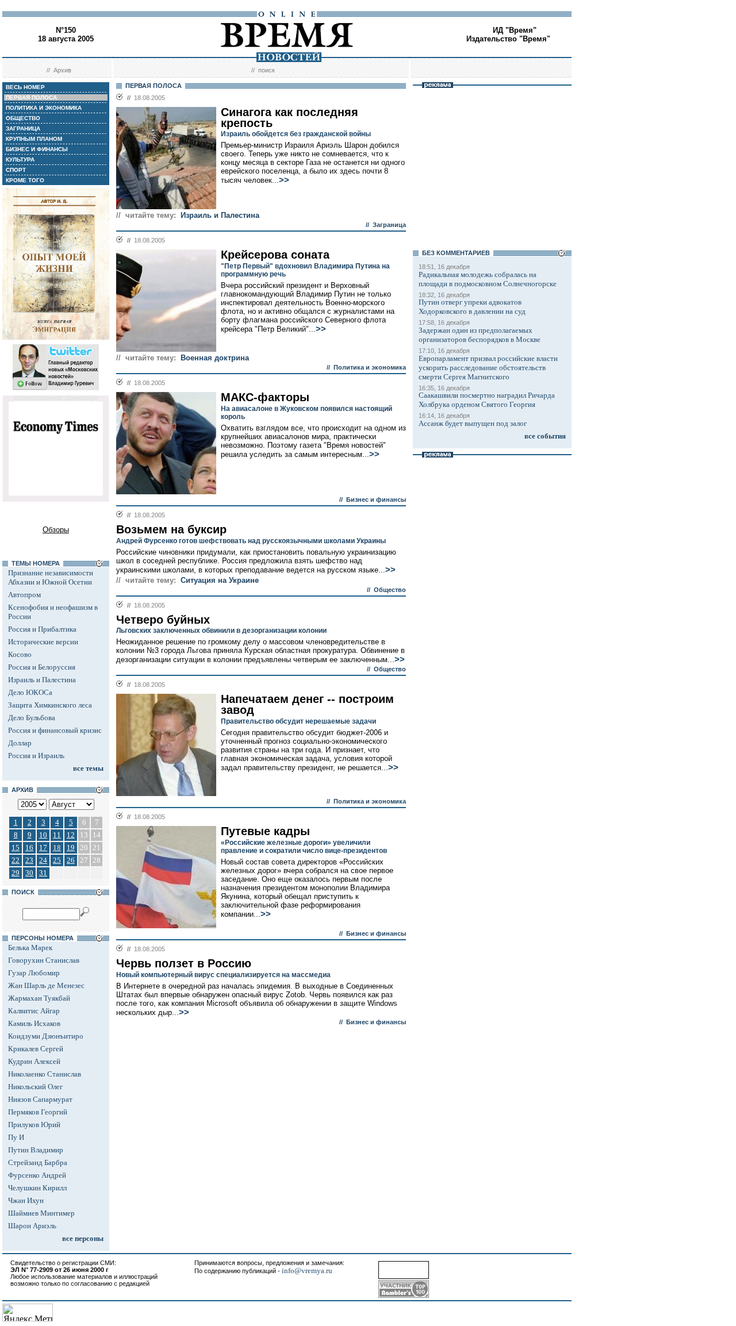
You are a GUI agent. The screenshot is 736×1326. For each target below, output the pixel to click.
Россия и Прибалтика (42, 629)
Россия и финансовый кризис (55, 730)
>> (284, 180)
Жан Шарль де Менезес (46, 985)
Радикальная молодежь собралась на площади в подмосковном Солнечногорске (488, 279)
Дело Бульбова (31, 717)
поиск (266, 70)
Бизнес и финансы (376, 499)
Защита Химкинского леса (50, 705)
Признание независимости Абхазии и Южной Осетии (50, 577)
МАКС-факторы (265, 397)
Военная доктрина (215, 357)
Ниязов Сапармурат (40, 1099)
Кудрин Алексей (34, 1061)
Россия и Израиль (36, 755)
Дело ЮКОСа (30, 692)
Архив (62, 70)
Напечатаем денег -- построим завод (307, 704)
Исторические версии (43, 641)
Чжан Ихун (26, 1200)
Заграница (389, 224)
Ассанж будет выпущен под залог (473, 423)
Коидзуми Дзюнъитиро (45, 1036)
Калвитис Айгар (34, 1010)
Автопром (24, 594)
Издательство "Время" (508, 38)
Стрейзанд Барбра (37, 1162)
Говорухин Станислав (43, 960)
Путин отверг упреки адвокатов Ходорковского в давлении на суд (472, 307)
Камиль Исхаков (34, 1023)
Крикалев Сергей (35, 1048)
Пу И (16, 1137)
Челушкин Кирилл (37, 1187)
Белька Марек (30, 947)
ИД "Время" (514, 30)
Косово (20, 654)
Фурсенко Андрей (37, 1175)
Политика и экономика (370, 367)
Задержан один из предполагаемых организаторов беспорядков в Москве (479, 335)
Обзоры (56, 529)
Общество (390, 589)
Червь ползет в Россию (183, 963)
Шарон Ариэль (32, 1225)
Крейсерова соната (275, 254)
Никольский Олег (35, 1086)
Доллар (20, 743)
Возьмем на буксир (171, 529)
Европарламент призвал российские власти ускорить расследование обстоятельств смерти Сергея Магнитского (488, 367)
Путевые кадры (265, 831)
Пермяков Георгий (37, 1112)
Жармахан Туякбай (39, 998)
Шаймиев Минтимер (41, 1213)
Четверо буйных (163, 619)
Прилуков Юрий (34, 1124)
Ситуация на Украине (220, 580)
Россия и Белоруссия (41, 667)
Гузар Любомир (34, 972)
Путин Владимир (35, 1150)
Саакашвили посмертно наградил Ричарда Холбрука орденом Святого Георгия (487, 400)
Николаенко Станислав (44, 1074)
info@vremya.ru (307, 1270)
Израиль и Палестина (42, 679)
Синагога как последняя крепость (289, 117)
